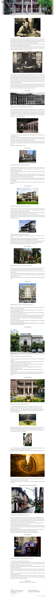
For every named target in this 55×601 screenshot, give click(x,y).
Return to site (12, 595)
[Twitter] (39, 595)
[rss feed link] (44, 595)
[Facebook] (37, 595)
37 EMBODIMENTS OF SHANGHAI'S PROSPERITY (34, 591)
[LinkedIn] (41, 595)
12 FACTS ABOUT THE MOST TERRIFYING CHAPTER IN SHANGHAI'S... (17, 592)
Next (28, 589)
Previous (12, 589)
